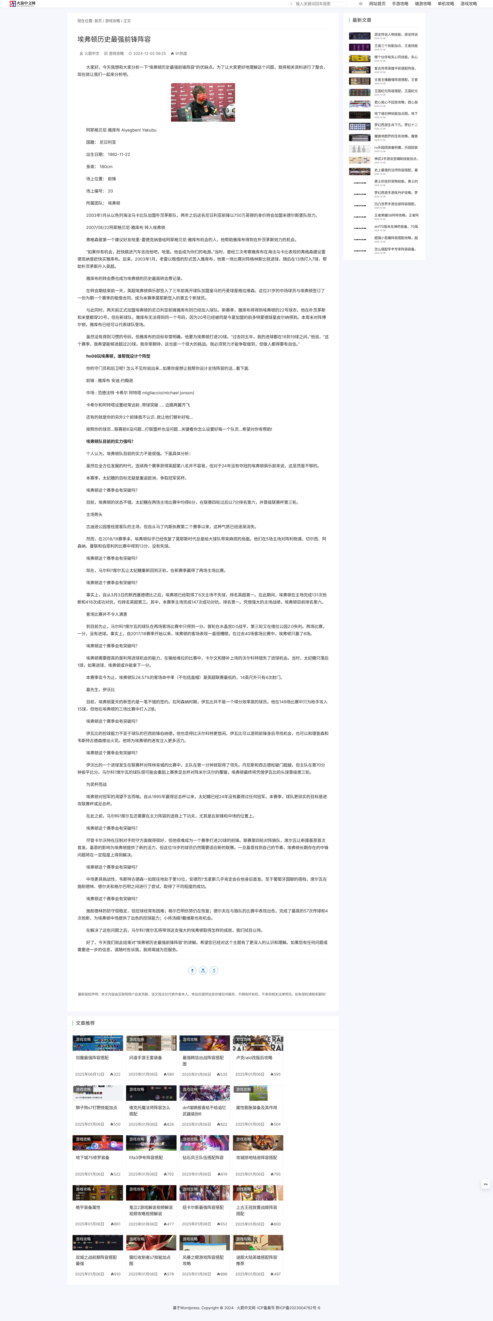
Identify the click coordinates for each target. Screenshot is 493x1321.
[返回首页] (25, 4)
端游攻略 (423, 3)
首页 (98, 21)
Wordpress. (190, 1308)
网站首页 (377, 3)
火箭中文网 (246, 1308)
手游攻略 (400, 3)
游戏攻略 (469, 3)
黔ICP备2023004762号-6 (298, 1308)
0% (486, 1184)
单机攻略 (446, 3)
